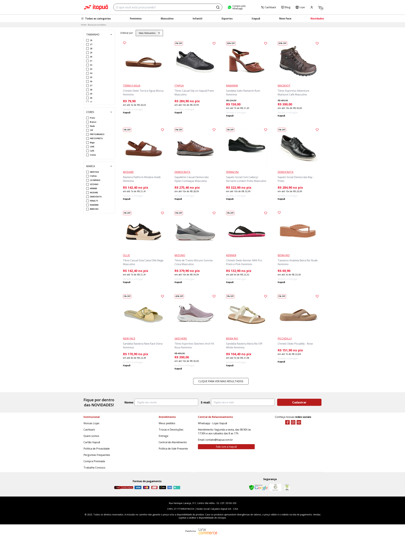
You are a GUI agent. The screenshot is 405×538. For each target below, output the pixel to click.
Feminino (136, 18)
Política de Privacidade (97, 448)
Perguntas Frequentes (97, 455)
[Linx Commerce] (208, 531)
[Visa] (137, 487)
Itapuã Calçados (96, 7)
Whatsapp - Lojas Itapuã (212, 423)
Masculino (167, 18)
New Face (285, 18)
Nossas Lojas (91, 423)
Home (84, 24)
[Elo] (162, 487)
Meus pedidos (167, 423)
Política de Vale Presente (173, 448)
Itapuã (256, 18)
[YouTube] (299, 422)
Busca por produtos (97, 24)
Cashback (270, 7)
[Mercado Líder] (275, 487)
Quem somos (91, 436)
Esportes (227, 18)
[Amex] (169, 487)
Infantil (197, 18)
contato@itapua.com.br (219, 439)
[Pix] (176, 487)
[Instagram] (293, 422)
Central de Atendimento (173, 442)
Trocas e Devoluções (171, 429)
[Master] (146, 487)
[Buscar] (218, 7)
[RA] (287, 487)
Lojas (302, 7)
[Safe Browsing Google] (258, 487)
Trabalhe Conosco (94, 467)
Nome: (129, 402)
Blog (287, 7)
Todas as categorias (98, 18)
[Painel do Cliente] (311, 7)
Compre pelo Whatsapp (239, 7)
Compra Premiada (94, 461)
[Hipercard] (154, 487)
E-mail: (205, 402)
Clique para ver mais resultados (220, 381)
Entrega (163, 436)
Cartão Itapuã (92, 442)
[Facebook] (287, 422)
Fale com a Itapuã (226, 446)
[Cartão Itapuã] (123, 487)
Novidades (317, 18)
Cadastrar (299, 402)
